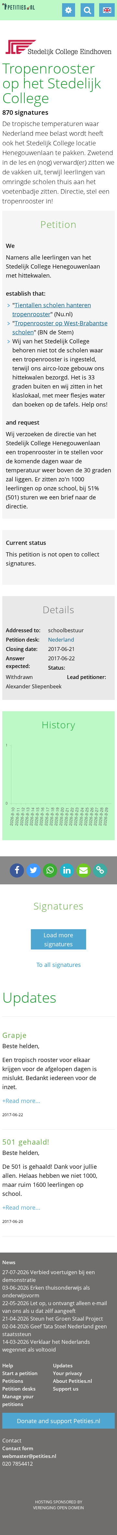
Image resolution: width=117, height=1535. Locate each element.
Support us (65, 1388)
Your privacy (67, 1373)
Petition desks (18, 1388)
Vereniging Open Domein (58, 1507)
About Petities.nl (72, 1381)
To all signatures (58, 964)
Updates (62, 1365)
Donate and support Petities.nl (58, 1421)
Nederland (61, 639)
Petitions (12, 1381)
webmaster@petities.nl (29, 1456)
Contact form (17, 1448)
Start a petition (20, 1373)
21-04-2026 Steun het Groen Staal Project (52, 1318)
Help (7, 1365)
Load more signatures (58, 939)
